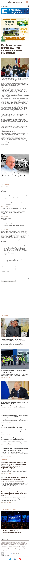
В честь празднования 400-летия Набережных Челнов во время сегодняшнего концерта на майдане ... (14, 442)
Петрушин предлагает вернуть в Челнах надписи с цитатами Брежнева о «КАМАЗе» (14, 416)
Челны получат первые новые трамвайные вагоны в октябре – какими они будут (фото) (14, 449)
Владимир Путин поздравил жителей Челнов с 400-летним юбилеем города (15, 403)
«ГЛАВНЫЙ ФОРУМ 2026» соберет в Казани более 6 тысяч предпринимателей (14, 531)
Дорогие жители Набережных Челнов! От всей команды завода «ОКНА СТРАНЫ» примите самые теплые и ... (14, 375)
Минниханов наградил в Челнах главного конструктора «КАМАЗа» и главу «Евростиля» (13, 340)
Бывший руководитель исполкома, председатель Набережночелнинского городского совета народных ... (14, 419)
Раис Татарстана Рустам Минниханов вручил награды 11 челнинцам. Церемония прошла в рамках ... (14, 343)
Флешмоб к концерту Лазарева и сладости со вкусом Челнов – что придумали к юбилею (13, 438)
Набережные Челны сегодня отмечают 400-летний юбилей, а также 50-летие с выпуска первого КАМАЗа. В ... (14, 431)
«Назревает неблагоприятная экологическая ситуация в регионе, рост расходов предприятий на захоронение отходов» (14, 479)
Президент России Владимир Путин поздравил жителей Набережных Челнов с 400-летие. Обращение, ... (14, 406)
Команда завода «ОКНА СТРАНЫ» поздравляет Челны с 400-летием (13, 371)
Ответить (3, 191)
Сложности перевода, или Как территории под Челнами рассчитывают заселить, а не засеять (14, 493)
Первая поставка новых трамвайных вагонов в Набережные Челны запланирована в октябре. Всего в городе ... (14, 454)
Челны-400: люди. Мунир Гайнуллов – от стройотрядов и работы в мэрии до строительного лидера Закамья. (14, 470)
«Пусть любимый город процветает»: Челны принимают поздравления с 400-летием (13, 426)
